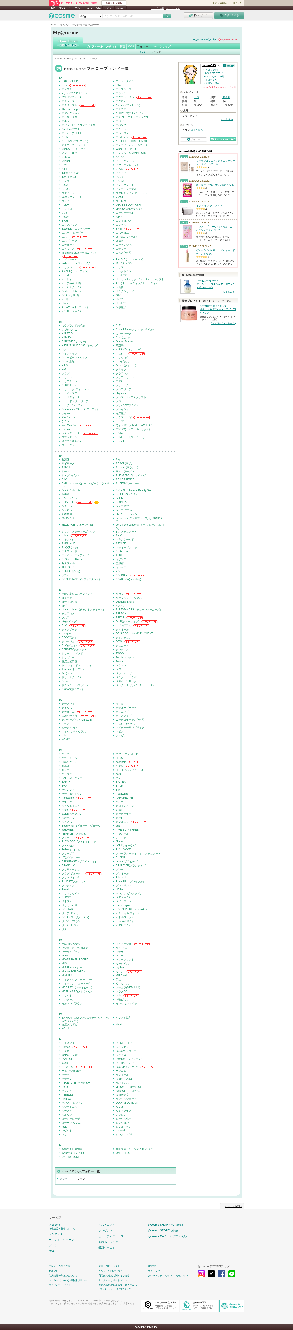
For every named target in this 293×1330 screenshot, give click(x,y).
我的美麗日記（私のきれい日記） (135, 1148)
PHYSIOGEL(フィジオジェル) (79, 841)
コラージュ (68, 445)
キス (64, 349)
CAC (64, 479)
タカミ (120, 593)
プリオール (122, 873)
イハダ (120, 176)
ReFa (65, 1086)
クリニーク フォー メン (75, 389)
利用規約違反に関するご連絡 (114, 1275)
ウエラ (65, 204)
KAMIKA (67, 337)
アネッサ (67, 121)
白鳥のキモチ (69, 761)
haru (118, 773)
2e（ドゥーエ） (71, 673)
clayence (121, 393)
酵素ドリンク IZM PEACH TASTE (136, 425)
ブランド (78, 8)
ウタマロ (67, 208)
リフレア (67, 1090)
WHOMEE (68, 829)
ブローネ (121, 869)
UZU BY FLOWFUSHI (128, 204)
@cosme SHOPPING (166, 1224)
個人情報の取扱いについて (63, 1275)
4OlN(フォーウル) (126, 845)
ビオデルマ (68, 817)
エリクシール (69, 267)
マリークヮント (125, 959)
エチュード (68, 244)
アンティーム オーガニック (132, 145)
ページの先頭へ (233, 1206)
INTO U (66, 188)
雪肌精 (120, 563)
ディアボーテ (69, 629)
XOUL (119, 571)
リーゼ (65, 1074)
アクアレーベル (125, 97)
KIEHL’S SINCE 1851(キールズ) (80, 345)
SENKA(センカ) (71, 571)
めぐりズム (122, 983)
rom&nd (120, 1130)
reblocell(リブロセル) (128, 1090)
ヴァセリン (68, 192)
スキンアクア (69, 539)
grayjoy (66, 413)
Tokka (119, 661)
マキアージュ (123, 943)
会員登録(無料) (221, 3)
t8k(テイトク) (69, 621)
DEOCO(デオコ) (71, 637)
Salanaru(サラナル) (127, 467)
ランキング (64, 8)
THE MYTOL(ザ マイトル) (131, 475)
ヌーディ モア (70, 727)
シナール (67, 506)
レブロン (121, 1114)
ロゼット (67, 1130)
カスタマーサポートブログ (112, 1280)
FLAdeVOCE (123, 849)
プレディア (68, 885)
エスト (65, 236)
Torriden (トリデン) (73, 669)
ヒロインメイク (125, 805)
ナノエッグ (122, 711)
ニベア (65, 723)
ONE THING (123, 1152)
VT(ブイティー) (71, 857)
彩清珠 (65, 459)
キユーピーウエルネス (75, 357)
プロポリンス (123, 885)
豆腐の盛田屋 (69, 661)
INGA (65, 184)
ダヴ (64, 605)
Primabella (122, 877)
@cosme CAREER (168, 1236)
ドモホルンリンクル (127, 681)
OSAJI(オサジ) (70, 295)
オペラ (120, 299)
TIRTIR (120, 617)
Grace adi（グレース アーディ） (80, 409)
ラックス (121, 1054)
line (231, 1273)
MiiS (64, 963)
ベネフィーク (69, 901)
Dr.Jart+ (66, 681)
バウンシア (68, 789)
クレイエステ (69, 393)
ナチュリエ (68, 711)
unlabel (66, 160)
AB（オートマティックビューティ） (137, 283)
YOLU (65, 1028)
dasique (66, 633)
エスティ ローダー (72, 232)
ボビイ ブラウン (71, 921)
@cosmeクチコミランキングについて (168, 1275)
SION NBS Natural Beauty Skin (134, 490)
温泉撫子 (121, 307)
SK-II (119, 228)
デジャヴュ (68, 641)
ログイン (237, 3)
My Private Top (229, 39)
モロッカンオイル (126, 1003)
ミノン (120, 971)
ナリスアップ (123, 715)
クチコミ (111, 46)
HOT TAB (67, 909)
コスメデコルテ (71, 433)
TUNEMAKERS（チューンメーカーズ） (139, 609)
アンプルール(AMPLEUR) (131, 152)
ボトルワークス (125, 917)
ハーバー (67, 753)
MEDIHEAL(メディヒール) (77, 987)
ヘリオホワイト (71, 893)
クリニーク (122, 385)
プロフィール (94, 46)
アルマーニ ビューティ (75, 145)
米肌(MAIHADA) (71, 943)
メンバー (142, 51)
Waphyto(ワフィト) (73, 1152)
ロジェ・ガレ (123, 1126)
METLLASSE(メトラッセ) (77, 991)
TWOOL (120, 653)
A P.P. (119, 216)
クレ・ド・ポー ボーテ (75, 401)
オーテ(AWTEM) (71, 283)
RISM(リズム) (124, 1078)
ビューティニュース (111, 1236)
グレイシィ (122, 409)
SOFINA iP (122, 575)
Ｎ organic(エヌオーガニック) (79, 252)
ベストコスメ (173, 8)
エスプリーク (69, 240)
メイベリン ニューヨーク (76, 983)
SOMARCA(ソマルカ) (128, 579)
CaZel (119, 325)
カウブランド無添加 (73, 325)
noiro (64, 735)
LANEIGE (67, 1058)
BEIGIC (66, 897)
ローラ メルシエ (71, 1122)
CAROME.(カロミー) (74, 341)
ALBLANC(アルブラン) (75, 141)
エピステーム (69, 259)
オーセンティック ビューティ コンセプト (140, 279)
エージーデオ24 (125, 212)
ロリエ (65, 1134)
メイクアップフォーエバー (77, 979)
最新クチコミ (106, 1247)
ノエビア (121, 735)
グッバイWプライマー (129, 405)
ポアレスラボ (123, 925)
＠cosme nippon (71, 109)
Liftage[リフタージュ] (128, 1086)
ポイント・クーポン (61, 1239)
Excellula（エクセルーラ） (77, 228)
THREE (120, 555)
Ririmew (66, 1098)
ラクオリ (67, 1050)
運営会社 (153, 1266)
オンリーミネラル (72, 311)
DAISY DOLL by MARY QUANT (134, 633)
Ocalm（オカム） (72, 291)
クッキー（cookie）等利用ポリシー (68, 1280)
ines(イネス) (69, 176)
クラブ (65, 373)
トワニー (121, 669)
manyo (65, 955)
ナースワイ (68, 703)
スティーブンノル (126, 547)
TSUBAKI (121, 613)
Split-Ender (122, 551)
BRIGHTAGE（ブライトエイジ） (81, 861)
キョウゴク (122, 357)
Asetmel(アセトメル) (128, 105)
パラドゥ (67, 801)
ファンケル (122, 833)
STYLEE (121, 543)
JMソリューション (127, 514)
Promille (66, 889)
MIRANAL (121, 975)
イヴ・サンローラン (127, 164)
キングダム (122, 361)
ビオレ (120, 817)
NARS (119, 703)
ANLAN (120, 156)
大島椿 (120, 287)
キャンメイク (69, 353)
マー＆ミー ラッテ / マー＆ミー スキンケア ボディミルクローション (216, 284)
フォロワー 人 (211, 83)
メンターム (68, 999)
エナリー (121, 248)
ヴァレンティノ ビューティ (132, 192)
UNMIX (66, 156)
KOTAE (120, 433)
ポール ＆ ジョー (71, 925)
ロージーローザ (71, 1118)
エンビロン (122, 275)
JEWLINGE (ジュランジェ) (77, 524)
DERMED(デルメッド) (74, 649)
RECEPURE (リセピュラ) (76, 1082)
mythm (120, 967)
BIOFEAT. (122, 781)
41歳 (196, 97)
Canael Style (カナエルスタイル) (135, 329)
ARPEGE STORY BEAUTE (132, 141)
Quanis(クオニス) (126, 365)
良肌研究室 (122, 1094)
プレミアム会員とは (59, 1266)
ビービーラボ (123, 813)
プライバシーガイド (59, 1285)
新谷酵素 (67, 514)
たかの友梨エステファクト (77, 593)
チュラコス (68, 613)
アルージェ (122, 133)
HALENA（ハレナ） (73, 777)
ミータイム (122, 963)
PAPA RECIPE (124, 797)
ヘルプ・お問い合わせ (110, 1270)
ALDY (65, 137)
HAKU (119, 757)
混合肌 (226, 97)
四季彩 (65, 494)
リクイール (122, 1074)
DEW (119, 641)
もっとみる (227, 119)
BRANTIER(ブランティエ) (131, 865)
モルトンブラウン (72, 1003)
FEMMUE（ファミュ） (75, 833)
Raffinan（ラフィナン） (130, 1058)
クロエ (120, 401)
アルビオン (122, 137)
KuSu (65, 369)
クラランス (122, 373)
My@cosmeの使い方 (204, 39)
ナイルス (67, 707)
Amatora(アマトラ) (72, 129)
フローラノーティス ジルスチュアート (138, 853)
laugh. (65, 1062)
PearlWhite (122, 793)
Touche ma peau (125, 657)
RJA (118, 85)
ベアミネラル (123, 897)
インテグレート (125, 184)
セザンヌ (121, 559)
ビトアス (67, 821)
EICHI (65, 220)
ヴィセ (65, 200)
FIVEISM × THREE (127, 829)
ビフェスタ (122, 821)
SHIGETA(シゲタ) (126, 494)
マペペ (120, 955)
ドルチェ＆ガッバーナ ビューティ (135, 685)
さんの (218, 87)
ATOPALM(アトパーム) (129, 113)
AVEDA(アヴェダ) (72, 97)
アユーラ (121, 129)
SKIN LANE (68, 543)
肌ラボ (65, 769)
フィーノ (67, 837)
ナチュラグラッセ (126, 707)
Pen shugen (123, 905)
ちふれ (120, 605)
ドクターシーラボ (126, 677)
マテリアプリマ (71, 951)
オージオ (67, 279)
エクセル (121, 224)
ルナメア (67, 1110)
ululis (65, 212)
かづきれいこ (69, 329)
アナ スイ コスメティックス (132, 117)
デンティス (122, 649)
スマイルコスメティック (76, 555)
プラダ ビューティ (72, 873)
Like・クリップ (161, 46)
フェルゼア (68, 845)
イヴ (64, 164)
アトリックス (69, 117)
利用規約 (53, 1270)
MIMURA (67, 975)
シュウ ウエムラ (125, 510)
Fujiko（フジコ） (72, 849)
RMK (64, 85)
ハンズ (120, 777)
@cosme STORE (163, 1230)
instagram (201, 1273)
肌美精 (120, 765)
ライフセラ (122, 1046)
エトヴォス (68, 248)
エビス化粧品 (123, 252)
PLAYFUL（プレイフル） (130, 881)
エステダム (122, 232)
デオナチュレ (123, 637)
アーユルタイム (125, 81)
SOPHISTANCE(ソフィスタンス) (81, 579)
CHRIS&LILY (69, 385)
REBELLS (67, 1094)
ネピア (120, 731)
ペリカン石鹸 (69, 905)
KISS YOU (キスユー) (128, 349)
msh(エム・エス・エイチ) (76, 263)
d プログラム (123, 625)
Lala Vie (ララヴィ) (127, 1066)
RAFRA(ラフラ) (125, 1062)
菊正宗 (120, 345)
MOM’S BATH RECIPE (75, 959)
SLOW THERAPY (72, 559)
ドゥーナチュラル (72, 677)
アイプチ (67, 89)
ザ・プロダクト (71, 475)
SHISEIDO (68, 502)
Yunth (119, 1024)
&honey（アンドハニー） (76, 148)
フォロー (142, 46)
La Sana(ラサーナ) (126, 1050)
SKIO (119, 535)
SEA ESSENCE (125, 479)
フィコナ (121, 837)
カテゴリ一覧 (157, 8)
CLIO (119, 381)
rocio (64, 1126)
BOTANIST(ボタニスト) (75, 917)
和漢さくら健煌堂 (72, 1148)
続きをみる (197, 130)
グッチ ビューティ (72, 405)
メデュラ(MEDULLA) (128, 987)
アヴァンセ (122, 93)
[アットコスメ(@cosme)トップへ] (62, 16)
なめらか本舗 (69, 715)
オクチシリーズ (125, 291)
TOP (53, 8)
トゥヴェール (69, 657)
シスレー (121, 498)
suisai (65, 535)
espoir (119, 240)
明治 (118, 979)
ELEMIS (66, 275)
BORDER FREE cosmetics (131, 909)
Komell (120, 441)
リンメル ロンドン (72, 1102)
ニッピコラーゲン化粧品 (130, 719)
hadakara (121, 761)
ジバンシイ (68, 518)
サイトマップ (155, 1270)
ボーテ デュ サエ (71, 913)
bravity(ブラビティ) (127, 861)
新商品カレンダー (109, 1241)
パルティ (121, 801)
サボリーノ (68, 463)
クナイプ (121, 369)
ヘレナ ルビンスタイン (129, 893)
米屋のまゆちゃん (72, 441)
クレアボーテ (123, 389)
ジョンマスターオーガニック (78, 531)
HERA (119, 889)
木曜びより (122, 999)
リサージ (67, 1078)
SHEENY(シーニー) (127, 483)
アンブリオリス (71, 152)
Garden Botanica (125, 341)
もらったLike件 (214, 72)
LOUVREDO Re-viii (127, 1102)
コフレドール (69, 437)
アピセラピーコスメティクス (78, 125)
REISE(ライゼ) (124, 1042)
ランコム (121, 1070)
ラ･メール (67, 1066)
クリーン (67, 377)
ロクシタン (122, 1122)
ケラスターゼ (123, 417)
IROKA (120, 180)
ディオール (122, 629)
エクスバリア (69, 224)
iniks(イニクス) (70, 172)
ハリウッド (68, 773)
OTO (118, 295)
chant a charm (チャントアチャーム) (83, 609)
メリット (67, 995)
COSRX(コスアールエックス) (133, 429)
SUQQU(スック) (71, 547)
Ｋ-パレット (68, 417)
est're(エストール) (126, 236)
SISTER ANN (69, 498)
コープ (120, 421)
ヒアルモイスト (71, 805)
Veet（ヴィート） (72, 196)
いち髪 (120, 168)
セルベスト (122, 567)
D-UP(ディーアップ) (127, 621)
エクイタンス (123, 220)
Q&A (98, 8)
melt (118, 995)
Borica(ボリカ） (125, 921)
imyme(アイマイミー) (74, 93)
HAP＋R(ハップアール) (129, 769)
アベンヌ (121, 125)
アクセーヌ (68, 101)
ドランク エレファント (75, 685)
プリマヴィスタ (71, 877)
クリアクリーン (125, 377)
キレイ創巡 (68, 361)
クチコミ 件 (210, 69)
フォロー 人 (210, 79)
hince (65, 809)
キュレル (121, 353)
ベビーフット (123, 901)
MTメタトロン (124, 263)
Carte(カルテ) (123, 337)
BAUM (119, 785)
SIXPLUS (121, 502)
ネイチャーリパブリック (130, 727)
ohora (65, 303)
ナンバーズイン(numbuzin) (77, 719)
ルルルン (67, 1114)
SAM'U (66, 467)
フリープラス (69, 853)
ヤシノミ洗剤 (123, 1017)
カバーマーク (123, 333)
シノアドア (122, 506)
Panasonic (68, 797)
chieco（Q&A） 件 (213, 76)
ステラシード (69, 551)
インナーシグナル (126, 188)
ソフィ (65, 575)
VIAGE (120, 196)
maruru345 (96, 68)
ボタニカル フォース (128, 913)
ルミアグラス (123, 1110)
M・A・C (121, 947)
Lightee (66, 1046)
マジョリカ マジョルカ (75, 947)
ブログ (89, 8)
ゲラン (65, 421)
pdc (118, 825)
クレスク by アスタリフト (131, 397)
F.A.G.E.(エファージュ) (129, 259)
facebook (221, 1273)
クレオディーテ (71, 397)
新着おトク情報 (113, 3)
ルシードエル (69, 1106)
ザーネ (65, 471)
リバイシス (122, 1082)
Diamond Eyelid (125, 601)
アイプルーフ (123, 89)
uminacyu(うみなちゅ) (129, 208)
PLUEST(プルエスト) (74, 881)
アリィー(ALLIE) (71, 133)
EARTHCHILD (70, 81)
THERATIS (68, 567)
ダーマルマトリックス (129, 597)
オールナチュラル (72, 287)
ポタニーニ (68, 929)
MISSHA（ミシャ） (73, 967)
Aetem (65, 216)
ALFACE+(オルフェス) (75, 307)
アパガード (122, 121)
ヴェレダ (121, 200)
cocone (66, 429)
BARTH (66, 781)
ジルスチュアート (126, 531)
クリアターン (69, 381)
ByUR (65, 785)
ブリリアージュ (71, 869)
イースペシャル (125, 160)
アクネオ (121, 101)
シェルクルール (71, 490)
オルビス (121, 303)
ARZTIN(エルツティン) (75, 271)
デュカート (122, 645)
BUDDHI (121, 857)
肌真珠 (65, 765)
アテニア (121, 109)
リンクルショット (126, 1098)
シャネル (67, 510)
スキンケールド (125, 539)
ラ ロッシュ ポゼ (71, 1070)
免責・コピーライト (109, 1266)
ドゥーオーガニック (127, 673)
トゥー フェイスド (72, 653)
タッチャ (67, 597)
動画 (122, 46)
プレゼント (105, 1230)
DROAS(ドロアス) (72, 689)
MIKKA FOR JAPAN (73, 971)
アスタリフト (69, 105)
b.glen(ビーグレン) (72, 813)
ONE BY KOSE (71, 1156)
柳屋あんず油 (69, 1024)
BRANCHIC (68, 865)
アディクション (71, 113)
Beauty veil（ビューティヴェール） (82, 825)
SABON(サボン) (125, 463)
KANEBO (67, 333)
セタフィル (68, 563)
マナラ (120, 951)
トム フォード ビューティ (77, 665)
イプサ (65, 180)
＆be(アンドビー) (126, 148)
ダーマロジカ (69, 601)
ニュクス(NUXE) (125, 723)
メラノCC (121, 991)
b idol (119, 809)
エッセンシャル (125, 244)
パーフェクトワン (72, 793)
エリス (120, 267)
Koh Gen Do (69, 425)
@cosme (63, 1226)
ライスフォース (71, 1042)
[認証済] (229, 65)
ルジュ (120, 1106)
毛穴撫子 (121, 413)
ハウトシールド (71, 757)
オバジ (65, 299)
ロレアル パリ (124, 1134)
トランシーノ (123, 665)
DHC (64, 625)
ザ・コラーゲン (125, 471)
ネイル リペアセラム (74, 731)
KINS (65, 365)
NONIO (66, 739)
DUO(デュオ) (69, 645)
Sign (118, 459)
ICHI (64, 168)
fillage (119, 841)
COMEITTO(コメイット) (130, 437)
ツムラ (65, 617)
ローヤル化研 (123, 1118)
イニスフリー (123, 172)
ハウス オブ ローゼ (127, 753)
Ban (118, 789)
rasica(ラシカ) (70, 1054)
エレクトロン (123, 271)
